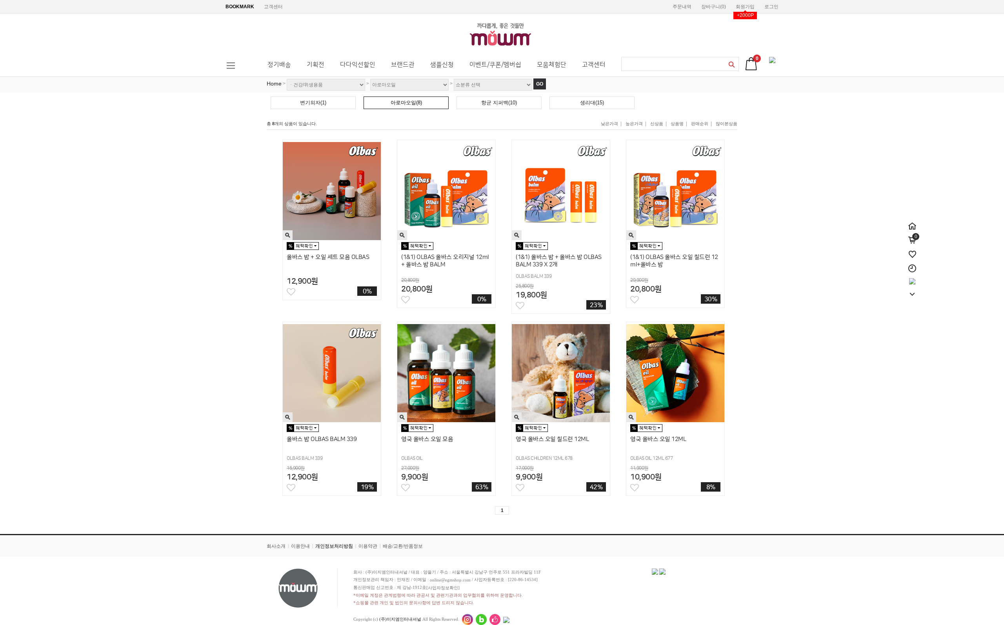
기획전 (315, 64)
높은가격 (634, 123)
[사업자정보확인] (443, 587)
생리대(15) (592, 103)
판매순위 (699, 123)
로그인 (771, 6)
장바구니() (713, 6)
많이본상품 (726, 123)
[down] (912, 290)
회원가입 (745, 6)
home (274, 83)
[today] (912, 264)
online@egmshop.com (450, 580)
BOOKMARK (240, 6)
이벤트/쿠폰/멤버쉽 (495, 64)
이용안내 (300, 546)
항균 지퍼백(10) (499, 103)
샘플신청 (442, 64)
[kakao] (912, 278)
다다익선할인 (357, 64)
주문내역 (682, 6)
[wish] (912, 250)
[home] (912, 221)
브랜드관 (403, 64)
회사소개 (276, 546)
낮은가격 (609, 123)
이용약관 (367, 546)
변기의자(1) (313, 103)
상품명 (677, 123)
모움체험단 (551, 64)
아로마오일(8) (406, 103)
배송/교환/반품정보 (403, 546)
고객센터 (273, 6)
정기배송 (279, 64)
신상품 (656, 123)
